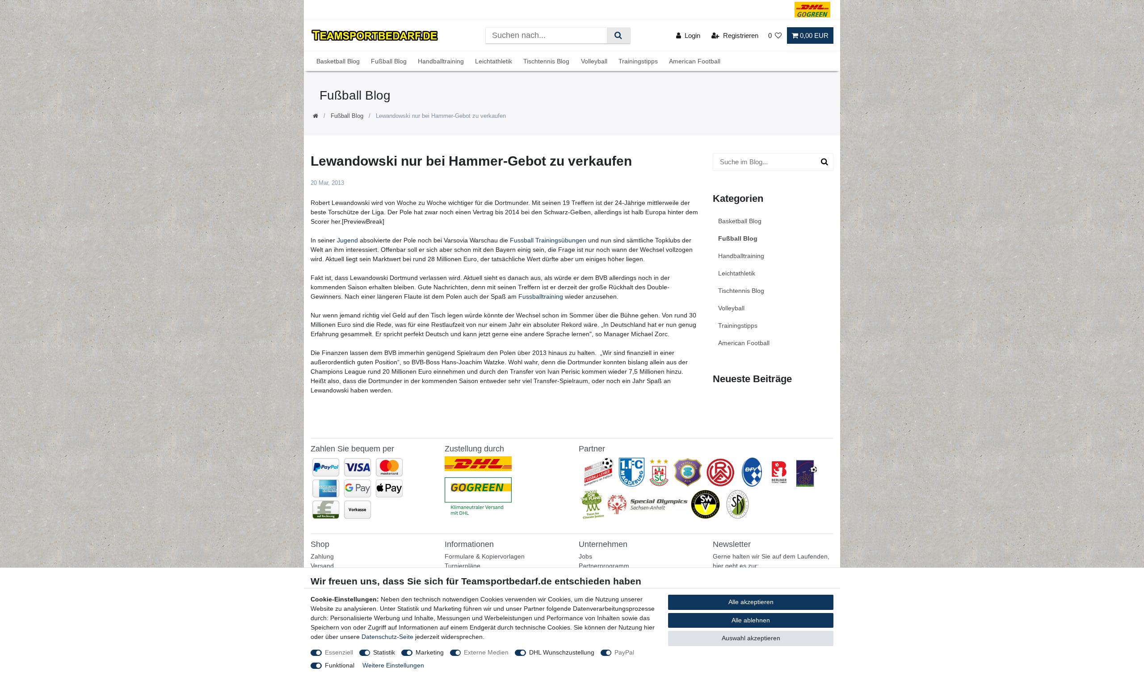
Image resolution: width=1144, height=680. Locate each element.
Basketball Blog (338, 61)
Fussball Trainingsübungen (548, 240)
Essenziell (339, 652)
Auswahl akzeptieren (751, 638)
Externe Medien (486, 652)
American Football (694, 61)
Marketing (430, 652)
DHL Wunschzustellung (561, 652)
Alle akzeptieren (751, 601)
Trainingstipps (638, 61)
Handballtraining (441, 61)
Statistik (384, 652)
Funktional (339, 665)
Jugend (347, 240)
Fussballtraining (540, 296)
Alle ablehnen (751, 620)
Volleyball (594, 61)
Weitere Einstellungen (393, 665)
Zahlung (322, 556)
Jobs (585, 556)
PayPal (624, 652)
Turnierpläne (462, 565)
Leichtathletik (493, 61)
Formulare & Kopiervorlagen (485, 556)
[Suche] (618, 35)
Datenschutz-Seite (387, 636)
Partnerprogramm (604, 565)
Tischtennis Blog (546, 61)
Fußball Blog (389, 61)
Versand (322, 565)
